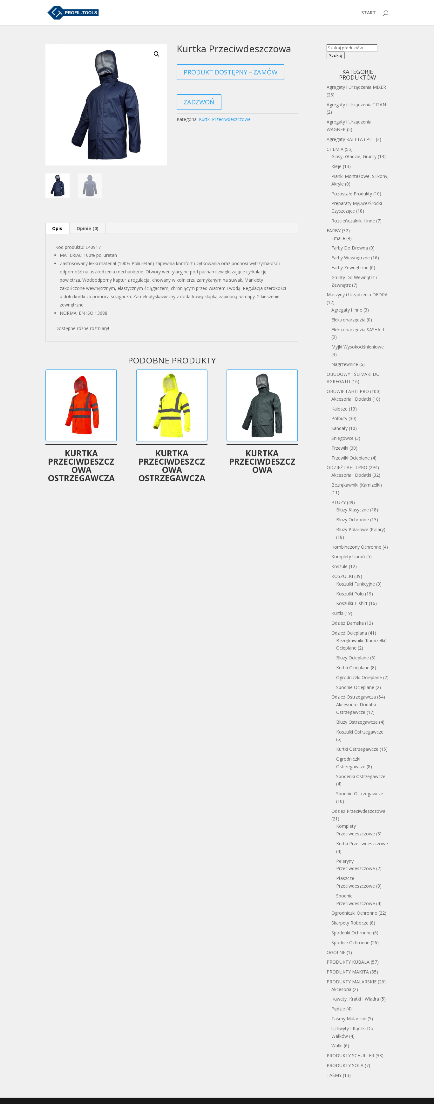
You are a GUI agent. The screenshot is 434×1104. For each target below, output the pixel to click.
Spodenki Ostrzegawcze (360, 776)
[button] (156, 54)
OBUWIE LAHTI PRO (348, 391)
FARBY (334, 231)
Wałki (336, 1046)
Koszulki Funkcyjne (355, 584)
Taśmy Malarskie (348, 1019)
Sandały (339, 428)
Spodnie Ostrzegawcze (359, 794)
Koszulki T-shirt (352, 603)
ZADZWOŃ (199, 102)
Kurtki (337, 613)
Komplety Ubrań (348, 556)
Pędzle (338, 1009)
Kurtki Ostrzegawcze (357, 749)
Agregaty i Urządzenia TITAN (356, 105)
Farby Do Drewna (349, 248)
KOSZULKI (342, 576)
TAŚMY (334, 1075)
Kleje (336, 166)
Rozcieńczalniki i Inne (353, 221)
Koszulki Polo (350, 594)
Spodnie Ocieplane (355, 687)
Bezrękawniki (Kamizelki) (356, 485)
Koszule (339, 566)
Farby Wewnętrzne (350, 258)
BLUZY (338, 502)
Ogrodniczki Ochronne (354, 913)
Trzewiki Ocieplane (350, 458)
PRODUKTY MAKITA (348, 972)
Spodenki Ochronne (351, 933)
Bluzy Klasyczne (352, 510)
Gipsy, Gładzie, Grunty (353, 156)
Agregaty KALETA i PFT (351, 139)
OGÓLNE (336, 952)
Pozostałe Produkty (351, 194)
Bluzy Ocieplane (352, 658)
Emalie (338, 238)
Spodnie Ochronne (350, 942)
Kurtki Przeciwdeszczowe (225, 119)
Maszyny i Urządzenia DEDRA (357, 295)
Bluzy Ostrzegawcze (357, 722)
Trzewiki (339, 448)
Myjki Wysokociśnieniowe (357, 347)
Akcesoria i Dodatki (351, 399)
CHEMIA (335, 149)
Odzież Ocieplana (349, 633)
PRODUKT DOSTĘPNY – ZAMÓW (230, 72)
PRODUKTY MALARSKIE (351, 982)
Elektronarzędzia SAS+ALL (358, 330)
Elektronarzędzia (348, 320)
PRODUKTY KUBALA (348, 962)
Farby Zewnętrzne (350, 267)
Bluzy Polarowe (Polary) (360, 529)
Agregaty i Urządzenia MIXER (356, 87)
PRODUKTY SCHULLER (350, 1055)
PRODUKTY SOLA (345, 1065)
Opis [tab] (57, 228)
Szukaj (335, 55)
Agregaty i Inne (346, 310)
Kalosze (339, 409)
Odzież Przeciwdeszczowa (358, 811)
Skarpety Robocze (350, 923)
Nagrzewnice (344, 364)
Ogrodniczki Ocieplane (359, 677)
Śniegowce (342, 438)
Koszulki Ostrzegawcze (359, 732)
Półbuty (339, 418)
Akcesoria (341, 989)
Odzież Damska (347, 623)
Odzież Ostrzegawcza (353, 697)
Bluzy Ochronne (352, 520)
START (368, 13)
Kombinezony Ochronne (356, 547)
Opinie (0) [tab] (87, 228)
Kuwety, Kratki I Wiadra (355, 999)
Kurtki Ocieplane (353, 668)
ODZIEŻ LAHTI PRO (347, 467)
